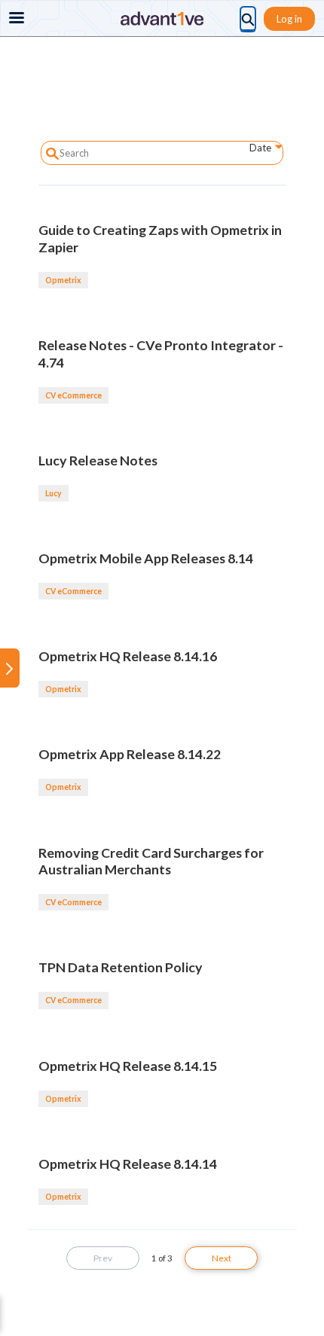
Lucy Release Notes (97, 460)
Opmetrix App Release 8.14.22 (129, 754)
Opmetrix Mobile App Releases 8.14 (145, 558)
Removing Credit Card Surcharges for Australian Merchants (151, 861)
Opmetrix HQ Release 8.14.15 (127, 1065)
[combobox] (254, 150)
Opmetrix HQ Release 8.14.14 (127, 1163)
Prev (102, 1258)
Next (221, 1258)
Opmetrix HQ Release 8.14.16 (127, 656)
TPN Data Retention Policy (120, 967)
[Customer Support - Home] (162, 19)
